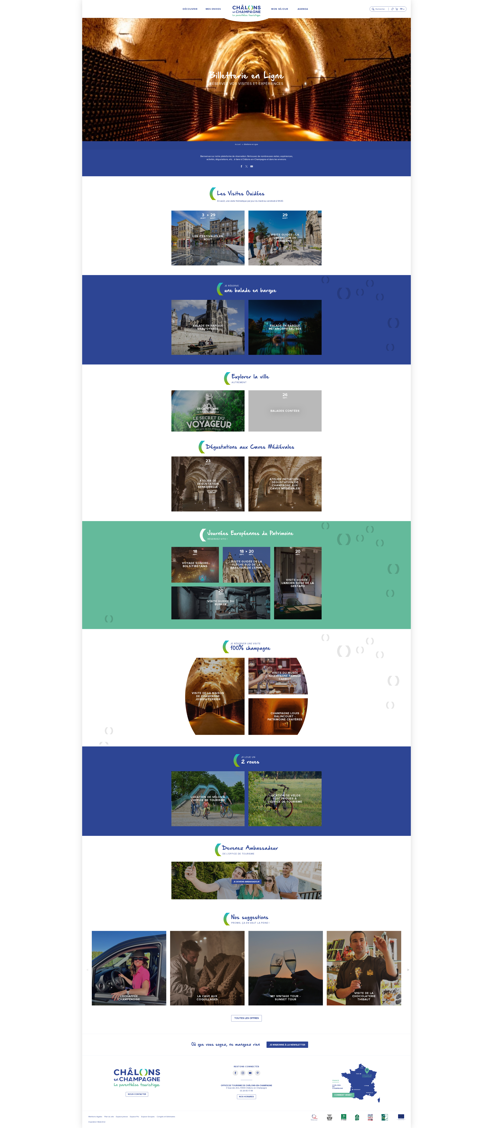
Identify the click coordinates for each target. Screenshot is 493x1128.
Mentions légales (95, 1117)
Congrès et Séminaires (166, 1117)
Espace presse (122, 1117)
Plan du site (109, 1117)
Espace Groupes (148, 1117)
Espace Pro (134, 1117)
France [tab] (335, 1080)
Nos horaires (246, 1096)
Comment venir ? (343, 1095)
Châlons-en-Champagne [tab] (337, 1086)
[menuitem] (190, 9)
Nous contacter (137, 1094)
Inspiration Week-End (96, 1122)
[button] (381, 8)
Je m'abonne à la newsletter (287, 1044)
